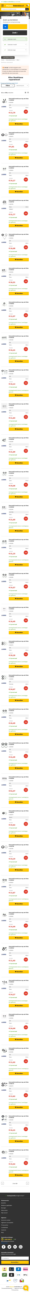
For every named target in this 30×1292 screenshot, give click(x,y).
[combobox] (17, 39)
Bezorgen (3, 1208)
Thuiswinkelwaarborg (6, 1288)
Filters (8, 85)
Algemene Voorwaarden (20, 1288)
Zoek (14, 32)
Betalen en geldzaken (6, 1205)
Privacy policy (4, 1225)
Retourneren (4, 1210)
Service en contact (5, 1220)
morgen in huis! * (15, 1195)
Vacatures (3, 1230)
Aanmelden (15, 1262)
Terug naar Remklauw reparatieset (9, 83)
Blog (2, 1232)
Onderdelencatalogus (8, 57)
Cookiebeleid (4, 1227)
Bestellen (3, 1203)
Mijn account (4, 1212)
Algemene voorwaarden (7, 1222)
